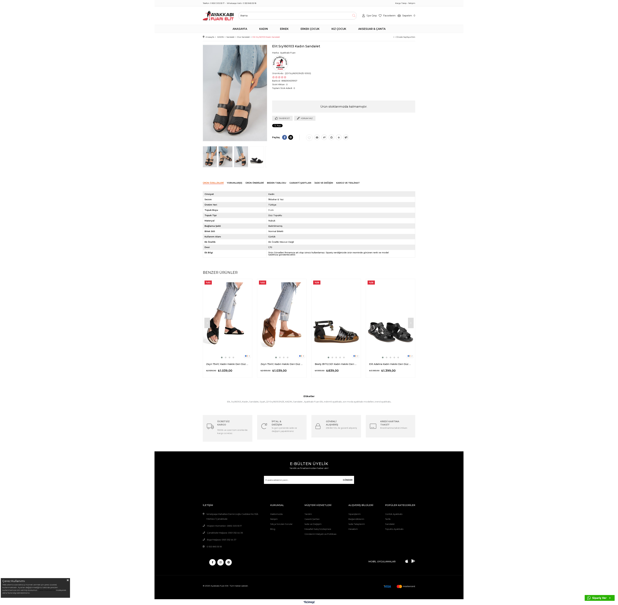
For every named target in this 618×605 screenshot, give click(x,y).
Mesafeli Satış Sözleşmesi (317, 529)
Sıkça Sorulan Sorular (281, 524)
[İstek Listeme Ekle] (317, 137)
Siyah (262, 401)
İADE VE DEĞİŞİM (323, 182)
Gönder (347, 480)
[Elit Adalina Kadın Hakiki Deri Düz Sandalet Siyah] (390, 319)
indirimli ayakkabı (333, 401)
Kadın (245, 401)
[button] (222, 357)
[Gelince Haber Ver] (346, 137)
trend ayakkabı (383, 401)
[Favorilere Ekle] (309, 137)
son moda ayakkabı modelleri (358, 401)
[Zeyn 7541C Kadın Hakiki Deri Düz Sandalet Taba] (282, 319)
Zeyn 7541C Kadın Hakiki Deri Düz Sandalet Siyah (227, 364)
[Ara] (353, 15)
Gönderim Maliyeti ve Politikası (320, 534)
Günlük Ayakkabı (394, 514)
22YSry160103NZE (275, 401)
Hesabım (353, 529)
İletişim (411, 3)
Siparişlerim (354, 514)
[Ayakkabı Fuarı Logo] (218, 15)
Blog (272, 529)
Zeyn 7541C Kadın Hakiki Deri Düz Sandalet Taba (282, 364)
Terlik (388, 519)
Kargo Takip (401, 3)
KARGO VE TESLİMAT (348, 182)
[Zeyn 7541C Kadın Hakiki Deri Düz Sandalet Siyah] (227, 319)
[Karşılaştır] (324, 137)
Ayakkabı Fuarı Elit (313, 401)
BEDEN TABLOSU (276, 182)
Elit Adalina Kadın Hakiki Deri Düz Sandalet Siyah (390, 364)
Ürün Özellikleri (213, 182)
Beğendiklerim (356, 519)
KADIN (288, 401)
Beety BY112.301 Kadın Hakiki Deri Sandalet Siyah (336, 364)
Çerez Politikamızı (47, 590)
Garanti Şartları (312, 519)
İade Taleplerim (356, 524)
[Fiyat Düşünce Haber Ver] (339, 137)
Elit (228, 401)
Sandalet (254, 401)
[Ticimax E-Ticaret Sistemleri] (309, 602)
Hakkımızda (276, 514)
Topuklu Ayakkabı (394, 529)
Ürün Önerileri (254, 182)
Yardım (308, 514)
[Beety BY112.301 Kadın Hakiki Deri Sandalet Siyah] (336, 319)
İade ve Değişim (313, 524)
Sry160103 (236, 401)
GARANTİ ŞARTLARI (300, 182)
